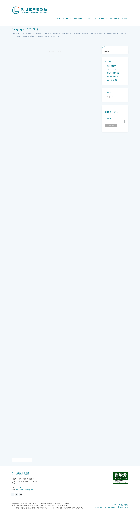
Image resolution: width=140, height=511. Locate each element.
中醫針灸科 (31, 29)
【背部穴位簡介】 (111, 80)
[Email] (20, 494)
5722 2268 (18, 487)
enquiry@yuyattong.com (24, 490)
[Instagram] (16, 494)
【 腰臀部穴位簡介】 (112, 73)
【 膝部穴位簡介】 (111, 66)
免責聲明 (15, 504)
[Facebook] (12, 494)
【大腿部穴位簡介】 (112, 69)
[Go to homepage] (29, 10)
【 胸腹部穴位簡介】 (112, 76)
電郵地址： (109, 118)
